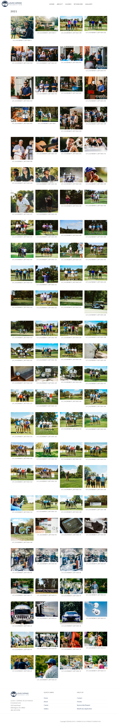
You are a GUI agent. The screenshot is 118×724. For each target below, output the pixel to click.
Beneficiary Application (84, 709)
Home (51, 4)
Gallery (88, 4)
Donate (79, 701)
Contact (79, 698)
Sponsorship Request (83, 705)
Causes (68, 4)
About (60, 4)
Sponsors (78, 4)
